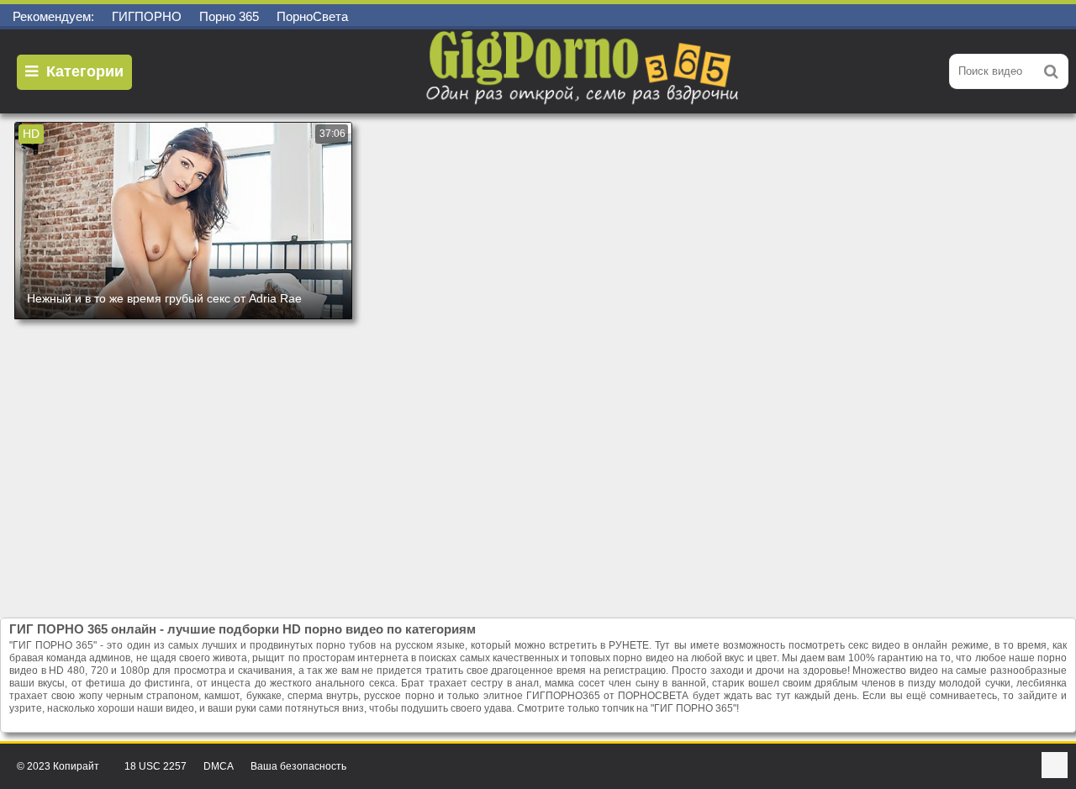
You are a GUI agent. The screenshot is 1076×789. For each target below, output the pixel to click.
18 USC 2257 (155, 766)
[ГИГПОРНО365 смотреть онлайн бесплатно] (584, 71)
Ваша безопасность (298, 766)
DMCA (218, 766)
